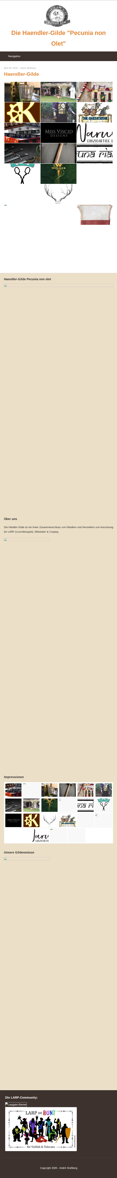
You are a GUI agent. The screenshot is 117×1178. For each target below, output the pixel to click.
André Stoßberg (28, 68)
